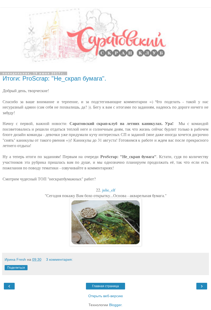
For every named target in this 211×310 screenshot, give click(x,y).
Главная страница (105, 286)
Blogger (115, 305)
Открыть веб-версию (105, 296)
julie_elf (108, 189)
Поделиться (16, 267)
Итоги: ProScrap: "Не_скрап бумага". (54, 78)
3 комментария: (59, 259)
